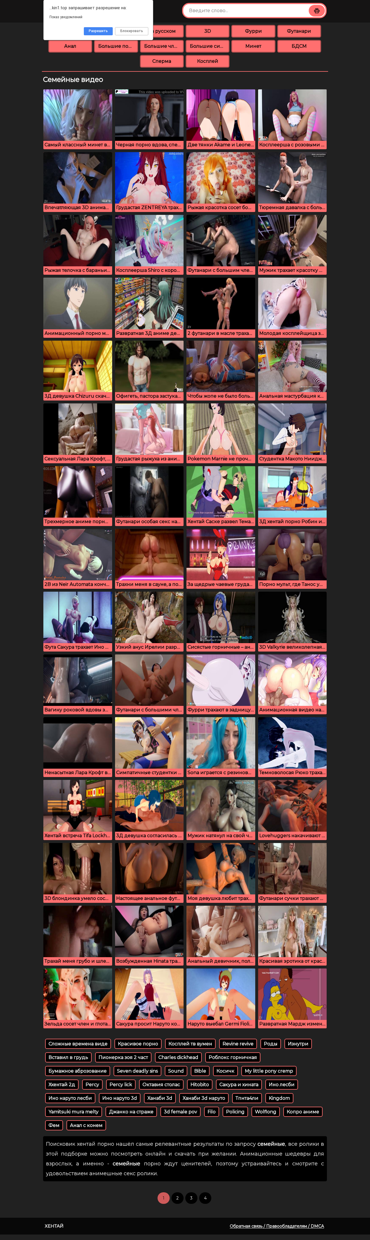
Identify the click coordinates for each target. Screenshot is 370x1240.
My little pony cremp (269, 1071)
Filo (212, 1111)
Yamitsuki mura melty (74, 1111)
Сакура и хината (238, 1084)
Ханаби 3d (159, 1098)
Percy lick (121, 1084)
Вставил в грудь (68, 1057)
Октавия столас (161, 1084)
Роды (271, 1044)
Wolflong (265, 1111)
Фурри (253, 31)
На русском (162, 31)
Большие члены (164, 46)
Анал (70, 46)
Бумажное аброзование (78, 1071)
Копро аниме (303, 1111)
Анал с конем (86, 1125)
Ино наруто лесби (70, 1098)
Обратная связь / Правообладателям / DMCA (277, 1226)
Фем (54, 1125)
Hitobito (199, 1084)
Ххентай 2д (62, 1084)
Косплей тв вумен (190, 1044)
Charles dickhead (178, 1057)
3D (207, 31)
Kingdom (279, 1098)
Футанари (299, 31)
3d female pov (180, 1111)
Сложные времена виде (78, 1044)
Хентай (54, 1226)
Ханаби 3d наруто (204, 1098)
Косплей (207, 61)
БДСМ (299, 46)
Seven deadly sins (137, 1071)
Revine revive (238, 1044)
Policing (235, 1111)
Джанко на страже (131, 1111)
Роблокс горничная (233, 1057)
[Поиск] (317, 10)
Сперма (161, 61)
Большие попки (118, 46)
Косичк (225, 1071)
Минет (253, 46)
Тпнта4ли (247, 1098)
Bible (200, 1071)
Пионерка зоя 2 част (123, 1057)
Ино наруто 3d (119, 1098)
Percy (92, 1084)
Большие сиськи (210, 46)
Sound (176, 1071)
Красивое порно (138, 1044)
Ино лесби (282, 1084)
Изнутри (298, 1044)
